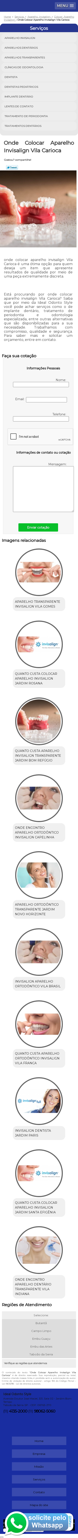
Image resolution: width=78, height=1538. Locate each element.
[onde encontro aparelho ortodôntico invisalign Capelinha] (39, 797)
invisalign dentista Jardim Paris (33, 1133)
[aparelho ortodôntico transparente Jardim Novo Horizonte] (39, 874)
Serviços (39, 28)
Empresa (39, 1453)
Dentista (11, 77)
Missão (39, 1466)
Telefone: (59, 414)
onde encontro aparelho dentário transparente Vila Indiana (33, 1287)
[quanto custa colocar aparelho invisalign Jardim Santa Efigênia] (39, 1172)
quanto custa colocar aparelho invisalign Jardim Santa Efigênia (36, 1207)
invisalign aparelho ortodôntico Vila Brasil (38, 984)
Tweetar (12, 167)
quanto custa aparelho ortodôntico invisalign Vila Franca (37, 1058)
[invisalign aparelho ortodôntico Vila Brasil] (39, 950)
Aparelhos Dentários (21, 47)
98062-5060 (44, 1411)
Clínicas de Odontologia (24, 67)
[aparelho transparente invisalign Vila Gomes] (39, 571)
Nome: (61, 380)
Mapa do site (39, 1505)
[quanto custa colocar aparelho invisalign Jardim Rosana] (39, 643)
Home (39, 1441)
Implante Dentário (19, 96)
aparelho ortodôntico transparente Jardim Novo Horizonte (37, 909)
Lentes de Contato (19, 106)
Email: (20, 399)
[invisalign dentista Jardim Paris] (39, 1099)
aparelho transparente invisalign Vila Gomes (37, 604)
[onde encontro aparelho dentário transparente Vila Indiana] (39, 1249)
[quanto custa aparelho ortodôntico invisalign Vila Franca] (39, 1023)
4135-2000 (18, 1411)
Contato (39, 1492)
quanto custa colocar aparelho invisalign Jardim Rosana (36, 678)
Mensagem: (57, 464)
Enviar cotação (38, 527)
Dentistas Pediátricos (21, 86)
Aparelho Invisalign (20, 38)
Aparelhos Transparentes (25, 57)
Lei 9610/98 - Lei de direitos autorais (21, 1383)
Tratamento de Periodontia (26, 116)
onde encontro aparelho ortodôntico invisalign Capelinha (37, 832)
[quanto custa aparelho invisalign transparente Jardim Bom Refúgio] (39, 720)
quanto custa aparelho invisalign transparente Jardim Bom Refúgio (38, 755)
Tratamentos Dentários (23, 125)
